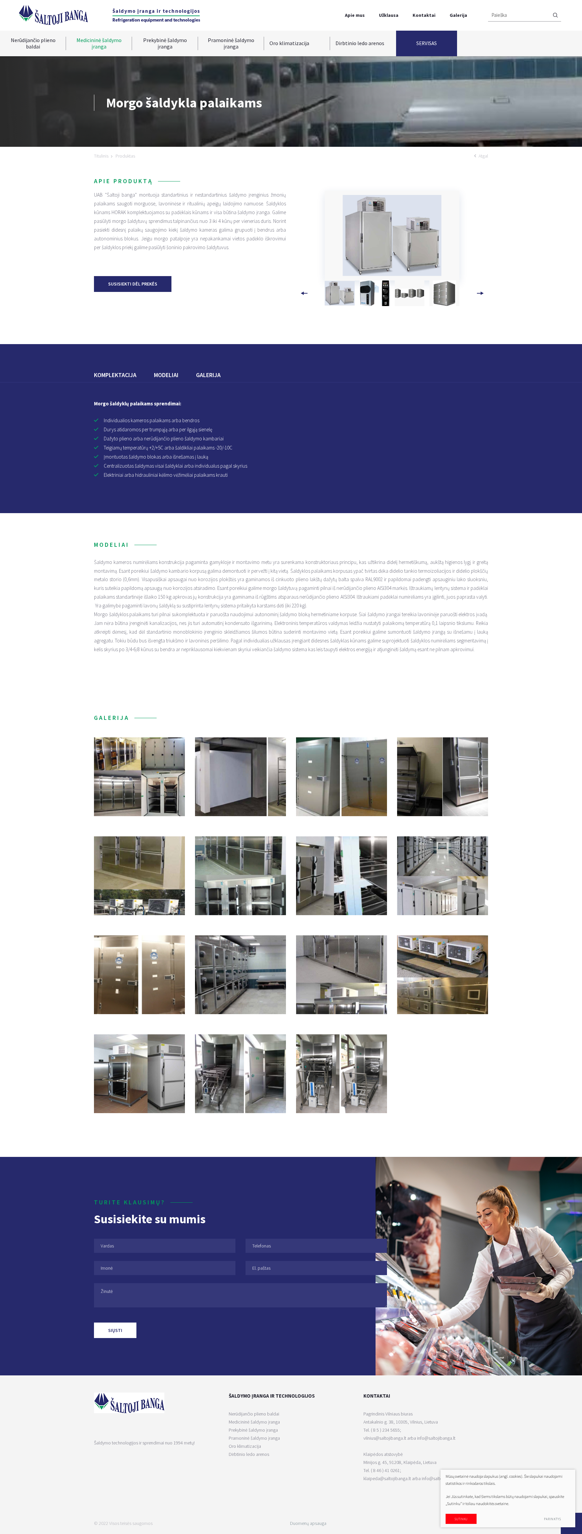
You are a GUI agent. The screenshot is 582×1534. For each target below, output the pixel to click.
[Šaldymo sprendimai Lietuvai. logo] (53, 14)
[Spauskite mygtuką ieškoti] (555, 15)
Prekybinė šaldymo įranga (165, 43)
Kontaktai (424, 15)
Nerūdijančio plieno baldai (33, 43)
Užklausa (388, 15)
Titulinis (101, 156)
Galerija (458, 15)
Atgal (483, 156)
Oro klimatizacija (289, 43)
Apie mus (355, 15)
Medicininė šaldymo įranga (99, 43)
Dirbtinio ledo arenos (359, 43)
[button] (480, 293)
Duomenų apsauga (308, 1523)
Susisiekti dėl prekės (132, 284)
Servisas (426, 43)
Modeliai (166, 375)
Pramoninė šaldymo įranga (231, 43)
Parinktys (552, 1519)
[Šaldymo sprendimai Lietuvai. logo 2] (156, 15)
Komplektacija (115, 375)
